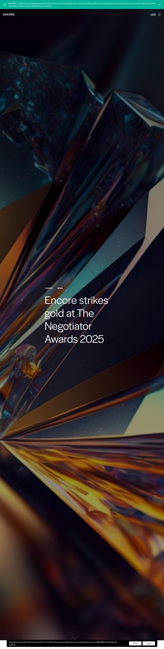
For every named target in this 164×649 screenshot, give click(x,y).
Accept (148, 643)
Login (153, 14)
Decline (135, 643)
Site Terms (100, 642)
